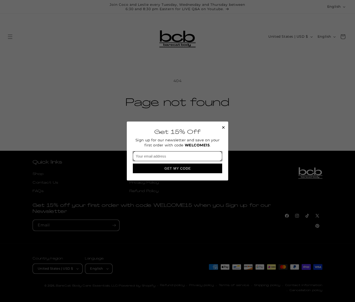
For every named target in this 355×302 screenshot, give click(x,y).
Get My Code (177, 168)
